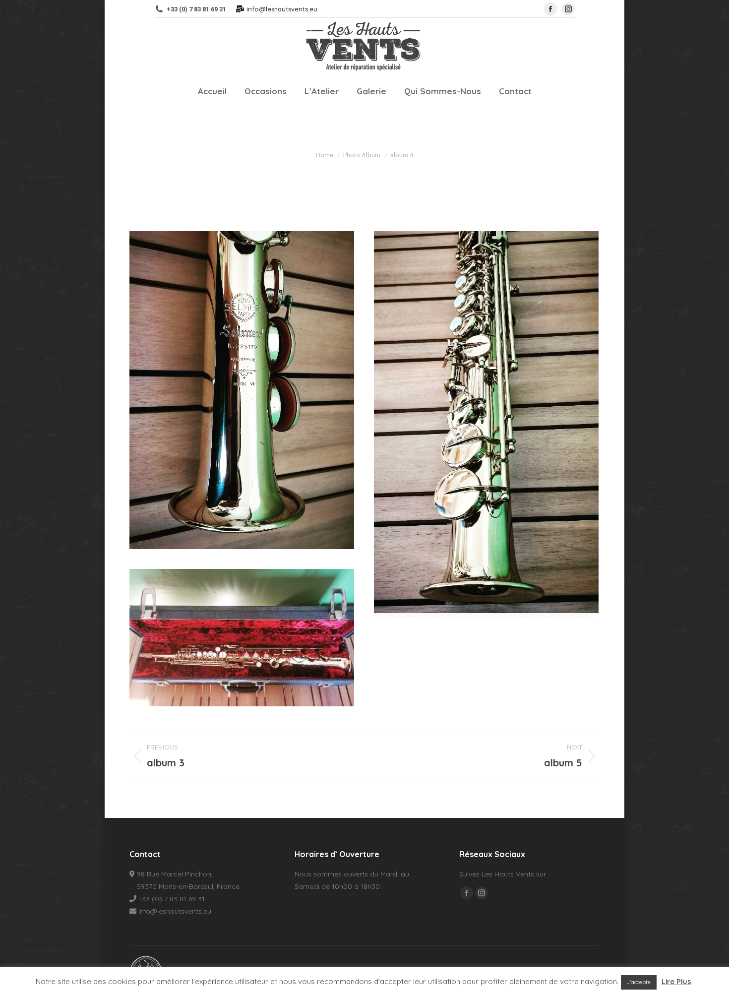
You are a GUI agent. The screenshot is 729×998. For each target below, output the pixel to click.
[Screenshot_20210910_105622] (241, 637)
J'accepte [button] (639, 982)
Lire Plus (676, 981)
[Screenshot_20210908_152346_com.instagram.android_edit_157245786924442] (241, 390)
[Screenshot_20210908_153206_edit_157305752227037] (486, 424)
